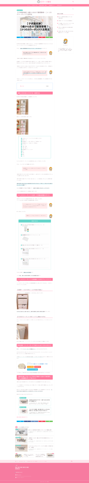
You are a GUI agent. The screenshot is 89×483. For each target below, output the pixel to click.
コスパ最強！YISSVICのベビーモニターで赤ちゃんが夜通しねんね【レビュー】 (66, 24)
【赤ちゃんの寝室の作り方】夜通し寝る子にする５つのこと (65, 28)
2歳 (21, 467)
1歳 (20, 417)
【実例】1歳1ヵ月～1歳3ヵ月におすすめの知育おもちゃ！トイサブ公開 (65, 32)
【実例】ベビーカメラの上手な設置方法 (65, 20)
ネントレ (25, 467)
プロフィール (34, 5)
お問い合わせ (59, 5)
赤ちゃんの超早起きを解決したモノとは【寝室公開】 (65, 17)
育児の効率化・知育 (43, 5)
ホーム (28, 5)
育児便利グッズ (51, 5)
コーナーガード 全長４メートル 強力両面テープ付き (37, 364)
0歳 (18, 417)
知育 (27, 467)
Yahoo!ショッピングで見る (32, 369)
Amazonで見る (30, 366)
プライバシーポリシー (20, 477)
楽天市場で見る (37, 366)
